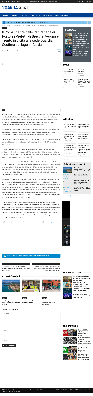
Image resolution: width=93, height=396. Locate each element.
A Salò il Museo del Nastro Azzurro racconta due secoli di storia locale (27, 22)
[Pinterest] (12, 59)
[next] (89, 22)
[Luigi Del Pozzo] (3, 50)
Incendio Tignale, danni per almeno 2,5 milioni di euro (83, 126)
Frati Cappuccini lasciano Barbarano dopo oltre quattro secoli (84, 81)
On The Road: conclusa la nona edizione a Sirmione (82, 175)
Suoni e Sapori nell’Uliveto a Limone (82, 71)
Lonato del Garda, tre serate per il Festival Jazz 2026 (81, 47)
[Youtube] (90, 1)
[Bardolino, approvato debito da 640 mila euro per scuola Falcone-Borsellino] (11, 286)
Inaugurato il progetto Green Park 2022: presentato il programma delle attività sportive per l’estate (16, 268)
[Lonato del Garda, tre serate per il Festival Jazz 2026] (68, 47)
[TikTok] (85, 1)
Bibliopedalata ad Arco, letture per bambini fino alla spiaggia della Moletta (81, 41)
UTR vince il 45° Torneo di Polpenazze (82, 348)
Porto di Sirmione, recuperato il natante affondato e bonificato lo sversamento (84, 149)
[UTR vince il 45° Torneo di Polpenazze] (70, 349)
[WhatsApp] (16, 59)
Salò (3, 110)
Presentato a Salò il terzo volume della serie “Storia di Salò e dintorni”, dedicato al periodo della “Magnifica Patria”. (46, 268)
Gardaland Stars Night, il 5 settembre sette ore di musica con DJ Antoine (81, 53)
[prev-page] (66, 59)
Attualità (19, 25)
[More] (21, 59)
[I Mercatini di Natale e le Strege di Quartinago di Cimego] (70, 332)
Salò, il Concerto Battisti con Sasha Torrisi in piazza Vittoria (70, 148)
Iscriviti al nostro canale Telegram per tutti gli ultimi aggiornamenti (28, 255)
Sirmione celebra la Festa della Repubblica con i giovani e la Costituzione (50, 302)
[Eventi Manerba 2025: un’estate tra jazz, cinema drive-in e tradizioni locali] (70, 356)
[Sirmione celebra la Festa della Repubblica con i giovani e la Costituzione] (51, 286)
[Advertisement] (56, 7)
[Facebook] (77, 1)
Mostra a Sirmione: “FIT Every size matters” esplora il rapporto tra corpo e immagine (84, 341)
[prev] (86, 22)
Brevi (66, 64)
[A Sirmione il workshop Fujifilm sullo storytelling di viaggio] (67, 191)
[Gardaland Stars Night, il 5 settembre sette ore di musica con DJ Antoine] (68, 53)
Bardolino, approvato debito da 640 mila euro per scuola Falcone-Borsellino (11, 302)
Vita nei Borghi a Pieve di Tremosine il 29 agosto (70, 126)
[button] (89, 15)
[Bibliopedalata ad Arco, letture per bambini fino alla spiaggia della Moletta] (68, 41)
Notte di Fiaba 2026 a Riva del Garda (69, 81)
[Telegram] (82, 1)
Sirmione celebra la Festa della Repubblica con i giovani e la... (81, 182)
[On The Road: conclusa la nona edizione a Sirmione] (31, 286)
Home (3, 25)
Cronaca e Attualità (11, 25)
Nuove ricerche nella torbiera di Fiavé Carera (69, 136)
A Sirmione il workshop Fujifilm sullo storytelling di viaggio (82, 188)
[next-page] (69, 59)
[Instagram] (80, 1)
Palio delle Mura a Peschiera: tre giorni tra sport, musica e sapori (84, 137)
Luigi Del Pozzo (9, 50)
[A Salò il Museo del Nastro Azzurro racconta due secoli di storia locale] (68, 35)
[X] (87, 1)
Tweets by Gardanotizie (70, 196)
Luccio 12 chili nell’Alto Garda (68, 71)
